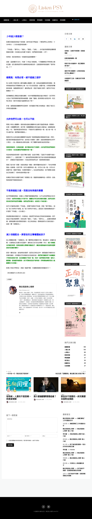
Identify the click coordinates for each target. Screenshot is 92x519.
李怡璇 (65, 450)
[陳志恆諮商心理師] (12, 300)
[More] (83, 39)
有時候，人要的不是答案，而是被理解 (18, 397)
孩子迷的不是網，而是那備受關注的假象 (73, 469)
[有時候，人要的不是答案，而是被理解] (18, 384)
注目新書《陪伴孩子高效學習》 (74, 194)
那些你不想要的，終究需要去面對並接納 (73, 397)
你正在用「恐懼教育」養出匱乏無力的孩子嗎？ (71, 374)
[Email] (79, 39)
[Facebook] (19, 312)
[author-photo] (7, 402)
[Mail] (48, 507)
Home (72, 450)
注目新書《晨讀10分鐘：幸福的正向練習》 (74, 155)
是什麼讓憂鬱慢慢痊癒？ (45, 396)
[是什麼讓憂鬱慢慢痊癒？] (46, 384)
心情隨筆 (9, 279)
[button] (75, 19)
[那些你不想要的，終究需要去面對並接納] (73, 384)
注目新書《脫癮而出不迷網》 (74, 233)
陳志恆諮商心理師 (26, 287)
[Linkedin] (74, 39)
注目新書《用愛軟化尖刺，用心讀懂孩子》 (75, 116)
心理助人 (8, 394)
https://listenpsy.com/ (24, 290)
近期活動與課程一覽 (71, 58)
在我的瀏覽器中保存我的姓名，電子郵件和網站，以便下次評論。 (24, 440)
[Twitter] (70, 39)
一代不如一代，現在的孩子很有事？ (17, 374)
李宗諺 (65, 434)
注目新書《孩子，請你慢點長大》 (75, 89)
